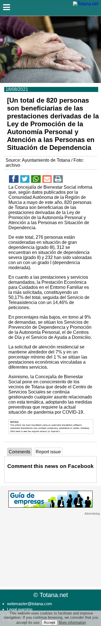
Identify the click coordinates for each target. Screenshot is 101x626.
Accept (49, 622)
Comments (19, 451)
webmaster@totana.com (29, 603)
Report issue (48, 451)
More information (72, 622)
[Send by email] (47, 179)
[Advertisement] (50, 550)
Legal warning (19, 609)
